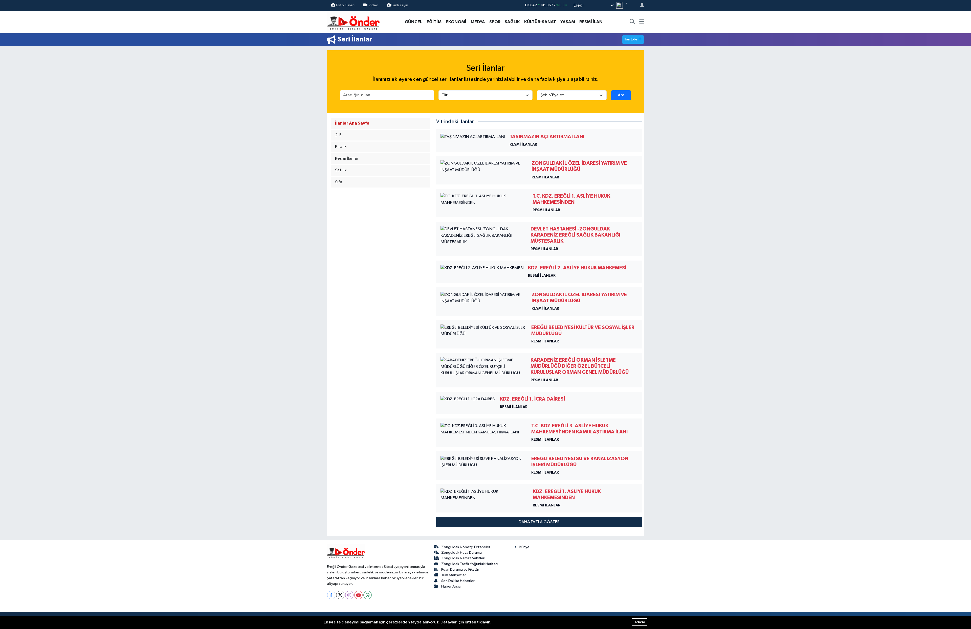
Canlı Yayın (399, 5)
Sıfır (338, 182)
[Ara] (632, 22)
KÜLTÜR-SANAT (540, 22)
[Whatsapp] (367, 595)
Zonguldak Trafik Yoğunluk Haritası (469, 564)
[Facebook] (331, 595)
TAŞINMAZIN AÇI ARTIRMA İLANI (547, 136)
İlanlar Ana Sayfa (352, 123)
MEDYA (478, 22)
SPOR (494, 22)
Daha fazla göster (539, 522)
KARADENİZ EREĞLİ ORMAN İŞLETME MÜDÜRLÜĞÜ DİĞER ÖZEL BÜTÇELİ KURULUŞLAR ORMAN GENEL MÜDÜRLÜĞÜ (580, 366)
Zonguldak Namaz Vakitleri (463, 558)
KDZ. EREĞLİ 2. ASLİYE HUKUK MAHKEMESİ (577, 267)
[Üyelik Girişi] (640, 5)
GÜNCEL (413, 22)
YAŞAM (567, 22)
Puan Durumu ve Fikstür (460, 569)
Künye (524, 547)
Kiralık (340, 147)
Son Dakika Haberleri (458, 581)
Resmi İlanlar (346, 158)
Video (373, 5)
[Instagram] (349, 595)
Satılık (340, 170)
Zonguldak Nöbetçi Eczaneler (465, 547)
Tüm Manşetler (453, 575)
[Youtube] (358, 595)
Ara (621, 95)
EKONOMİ (456, 22)
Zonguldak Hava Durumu (461, 552)
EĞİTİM (434, 22)
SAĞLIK (512, 22)
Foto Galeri (345, 5)
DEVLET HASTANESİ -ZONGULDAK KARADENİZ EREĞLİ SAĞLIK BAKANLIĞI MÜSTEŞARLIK (575, 235)
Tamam (640, 621)
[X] (340, 595)
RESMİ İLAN (591, 22)
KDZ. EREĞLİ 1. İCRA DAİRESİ (532, 399)
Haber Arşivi (451, 586)
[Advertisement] (304, 116)
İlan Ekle (631, 39)
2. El (339, 135)
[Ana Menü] (641, 22)
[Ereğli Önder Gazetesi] (353, 21)
